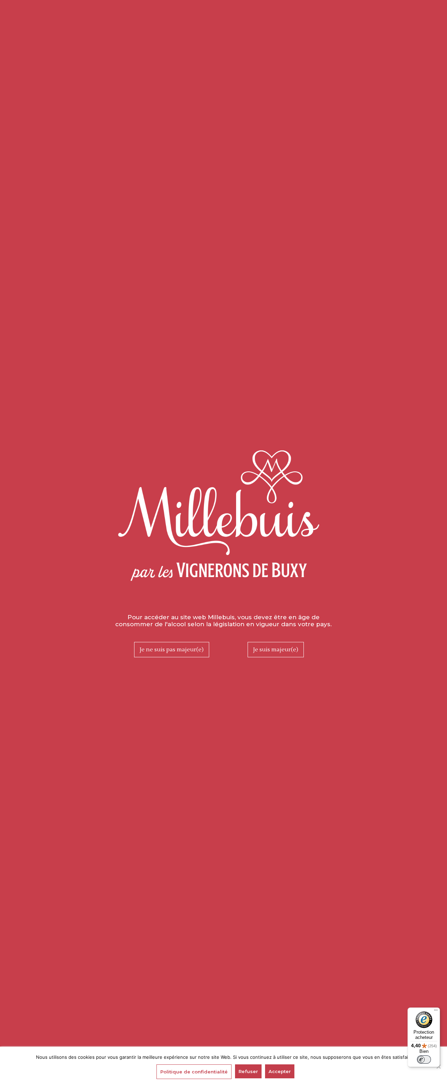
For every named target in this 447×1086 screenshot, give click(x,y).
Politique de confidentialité (194, 1071)
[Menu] (436, 1012)
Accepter (280, 1071)
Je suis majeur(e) (275, 649)
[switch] (424, 1059)
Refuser (248, 1071)
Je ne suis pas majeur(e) (172, 649)
